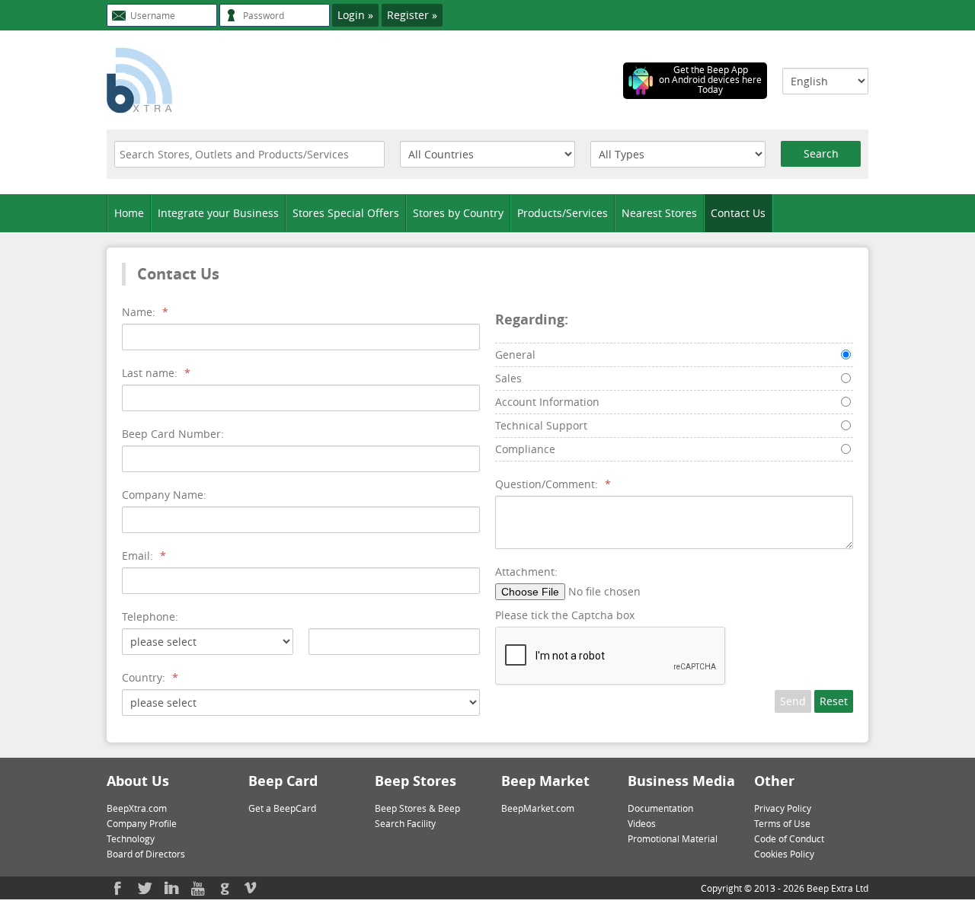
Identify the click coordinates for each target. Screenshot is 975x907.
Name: (145, 312)
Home (129, 213)
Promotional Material (673, 838)
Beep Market (545, 780)
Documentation (660, 808)
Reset (834, 701)
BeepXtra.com (137, 808)
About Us (138, 780)
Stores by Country (458, 213)
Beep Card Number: (173, 433)
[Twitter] (144, 888)
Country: (150, 677)
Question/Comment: (553, 484)
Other (774, 780)
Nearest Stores (659, 213)
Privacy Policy (782, 808)
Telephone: (150, 616)
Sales (508, 378)
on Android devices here (710, 80)
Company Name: (164, 494)
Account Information (547, 401)
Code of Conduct (789, 838)
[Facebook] (118, 888)
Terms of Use (782, 823)
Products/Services (562, 213)
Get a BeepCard (282, 808)
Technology (131, 838)
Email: (144, 555)
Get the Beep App (710, 70)
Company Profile (142, 823)
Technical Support (541, 425)
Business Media (681, 780)
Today (710, 89)
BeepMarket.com (537, 808)
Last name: (156, 373)
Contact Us (738, 213)
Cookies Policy (784, 854)
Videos (642, 823)
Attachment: (526, 571)
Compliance (525, 449)
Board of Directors (146, 854)
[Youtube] (198, 888)
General (515, 354)
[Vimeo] (251, 888)
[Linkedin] (171, 888)
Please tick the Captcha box (565, 615)
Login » (355, 15)
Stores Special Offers (345, 213)
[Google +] (224, 888)
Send (793, 701)
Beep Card (283, 780)
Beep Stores (415, 780)
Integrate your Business (218, 213)
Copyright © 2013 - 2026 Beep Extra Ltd (784, 888)
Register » (412, 15)
